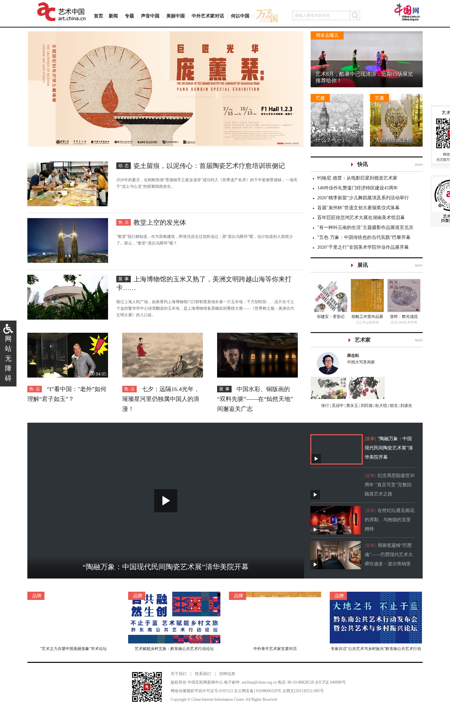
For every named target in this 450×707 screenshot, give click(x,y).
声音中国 (150, 16)
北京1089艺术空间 (404, 322)
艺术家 (363, 340)
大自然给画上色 (393, 140)
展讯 (362, 265)
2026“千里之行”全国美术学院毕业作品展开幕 (363, 247)
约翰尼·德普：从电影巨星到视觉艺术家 (357, 178)
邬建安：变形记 (331, 316)
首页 (98, 16)
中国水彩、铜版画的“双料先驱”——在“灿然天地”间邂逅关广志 (255, 399)
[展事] (370, 438)
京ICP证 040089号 (330, 682)
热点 (124, 222)
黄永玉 (351, 405)
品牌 (37, 595)
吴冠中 (337, 405)
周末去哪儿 (327, 35)
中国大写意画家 (361, 358)
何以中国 (240, 16)
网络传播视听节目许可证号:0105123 (202, 691)
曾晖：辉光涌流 (404, 316)
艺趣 (320, 98)
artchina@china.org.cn (259, 682)
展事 (124, 278)
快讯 (362, 164)
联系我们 (203, 673)
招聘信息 (227, 673)
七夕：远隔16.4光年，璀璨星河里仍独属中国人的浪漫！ (161, 399)
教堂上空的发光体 (159, 222)
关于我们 (178, 673)
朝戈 (393, 405)
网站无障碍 (8, 358)
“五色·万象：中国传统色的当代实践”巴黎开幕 (363, 237)
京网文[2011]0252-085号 (303, 691)
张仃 (325, 405)
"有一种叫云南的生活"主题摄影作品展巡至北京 (365, 227)
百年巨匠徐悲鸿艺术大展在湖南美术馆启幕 (361, 217)
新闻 (113, 16)
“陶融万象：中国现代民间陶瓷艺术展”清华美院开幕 (389, 448)
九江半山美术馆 (367, 322)
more (419, 164)
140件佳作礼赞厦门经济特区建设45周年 (357, 187)
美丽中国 (175, 16)
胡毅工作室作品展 (367, 316)
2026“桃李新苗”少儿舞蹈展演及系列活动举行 (363, 197)
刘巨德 (366, 405)
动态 (124, 165)
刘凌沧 (406, 405)
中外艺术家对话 (208, 16)
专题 (129, 16)
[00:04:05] (67, 336)
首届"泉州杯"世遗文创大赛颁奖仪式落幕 (358, 207)
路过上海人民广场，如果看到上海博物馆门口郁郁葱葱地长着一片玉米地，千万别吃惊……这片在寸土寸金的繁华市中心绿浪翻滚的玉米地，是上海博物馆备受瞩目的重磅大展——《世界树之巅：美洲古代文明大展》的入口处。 (205, 308)
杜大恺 (380, 405)
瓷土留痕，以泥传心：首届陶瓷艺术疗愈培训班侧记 (209, 165)
